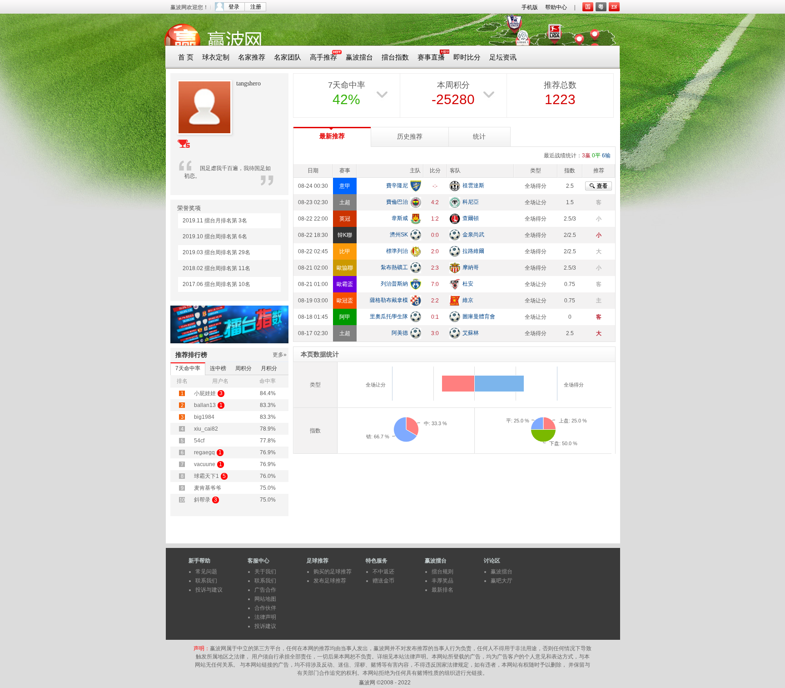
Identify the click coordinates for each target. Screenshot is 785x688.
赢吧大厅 (501, 581)
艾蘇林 (470, 333)
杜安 (467, 284)
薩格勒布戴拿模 (389, 300)
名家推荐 (251, 57)
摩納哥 (470, 267)
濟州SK (399, 234)
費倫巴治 (397, 202)
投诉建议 (265, 626)
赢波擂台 (359, 57)
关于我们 (265, 571)
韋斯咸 (400, 218)
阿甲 (344, 317)
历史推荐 (409, 136)
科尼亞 (470, 202)
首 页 (186, 57)
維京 (467, 300)
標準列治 (397, 251)
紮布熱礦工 (394, 267)
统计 (479, 136)
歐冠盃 (345, 300)
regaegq (204, 452)
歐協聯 (345, 268)
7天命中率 (187, 368)
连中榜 (218, 368)
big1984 (204, 417)
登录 (234, 7)
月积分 (269, 368)
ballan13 (205, 405)
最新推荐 (332, 136)
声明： (202, 648)
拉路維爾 (473, 251)
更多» (280, 355)
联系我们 (206, 581)
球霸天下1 (206, 476)
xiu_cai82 (206, 429)
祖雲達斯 (473, 185)
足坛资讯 (503, 57)
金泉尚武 (473, 234)
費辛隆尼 (397, 185)
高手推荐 (323, 57)
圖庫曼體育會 (478, 316)
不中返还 (383, 571)
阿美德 (400, 333)
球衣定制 (215, 57)
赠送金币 (383, 581)
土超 (344, 202)
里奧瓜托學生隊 (389, 316)
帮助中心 (556, 7)
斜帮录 (202, 500)
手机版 (530, 7)
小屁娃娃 (205, 393)
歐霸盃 (345, 284)
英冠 (344, 219)
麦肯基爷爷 (207, 488)
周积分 (243, 368)
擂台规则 (442, 571)
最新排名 (442, 590)
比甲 (344, 251)
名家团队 (287, 57)
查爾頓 (470, 218)
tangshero (248, 83)
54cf (199, 440)
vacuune (204, 464)
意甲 (344, 186)
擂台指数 (395, 57)
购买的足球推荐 (332, 571)
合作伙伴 (265, 608)
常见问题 (206, 571)
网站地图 (265, 599)
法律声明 (265, 617)
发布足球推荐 (329, 581)
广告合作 (265, 590)
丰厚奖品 (442, 581)
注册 (255, 7)
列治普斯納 (394, 284)
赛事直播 (431, 57)
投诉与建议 (209, 590)
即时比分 (467, 57)
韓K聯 (345, 235)
